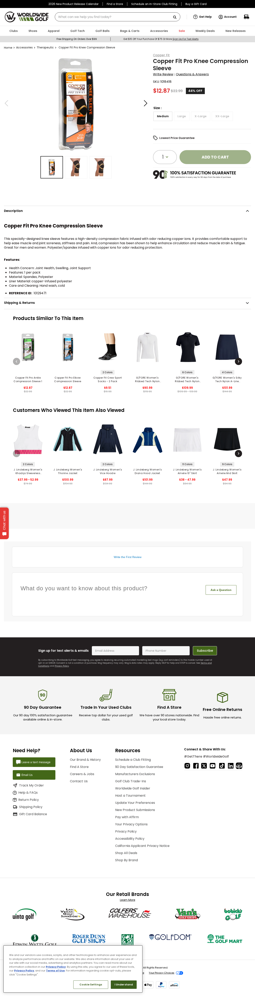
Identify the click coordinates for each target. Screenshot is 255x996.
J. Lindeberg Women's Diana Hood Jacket (147, 471)
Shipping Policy (30, 807)
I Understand (124, 984)
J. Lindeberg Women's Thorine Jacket (67, 471)
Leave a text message (36, 762)
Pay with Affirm (127, 817)
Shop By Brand (126, 860)
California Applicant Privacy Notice (142, 845)
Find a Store (115, 4)
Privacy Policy (62, 665)
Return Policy (28, 799)
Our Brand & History (85, 759)
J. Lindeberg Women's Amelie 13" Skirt (187, 471)
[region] (73, 969)
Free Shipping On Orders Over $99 (77, 39)
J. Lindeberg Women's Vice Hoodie (107, 471)
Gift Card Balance (33, 814)
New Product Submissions (135, 810)
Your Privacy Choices (161, 972)
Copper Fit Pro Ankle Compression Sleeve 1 (28, 379)
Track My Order (31, 785)
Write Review (163, 74)
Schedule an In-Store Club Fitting (154, 4)
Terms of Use (55, 970)
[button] (202, 17)
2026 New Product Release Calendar (73, 4)
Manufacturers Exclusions (135, 774)
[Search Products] (176, 17)
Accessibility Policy (129, 838)
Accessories (24, 47)
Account (230, 17)
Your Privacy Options (131, 824)
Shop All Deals (126, 853)
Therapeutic (45, 47)
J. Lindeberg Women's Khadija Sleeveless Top (28, 471)
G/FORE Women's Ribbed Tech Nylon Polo (187, 379)
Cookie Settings (90, 984)
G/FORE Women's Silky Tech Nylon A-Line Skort (227, 379)
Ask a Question (221, 589)
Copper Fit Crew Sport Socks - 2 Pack (107, 379)
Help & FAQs (28, 792)
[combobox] (117, 16)
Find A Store (79, 767)
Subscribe (205, 650)
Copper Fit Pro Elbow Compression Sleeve (67, 379)
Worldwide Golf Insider (132, 788)
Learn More (127, 900)
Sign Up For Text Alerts (186, 39)
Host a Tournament (130, 795)
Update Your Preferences (135, 802)
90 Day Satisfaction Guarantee (139, 767)
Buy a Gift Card (196, 4)
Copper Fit (161, 55)
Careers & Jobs (82, 774)
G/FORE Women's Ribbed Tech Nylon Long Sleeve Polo (147, 379)
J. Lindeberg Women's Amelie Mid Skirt (227, 471)
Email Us (27, 775)
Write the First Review (127, 557)
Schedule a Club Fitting (133, 759)
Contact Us (79, 781)
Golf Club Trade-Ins (130, 781)
